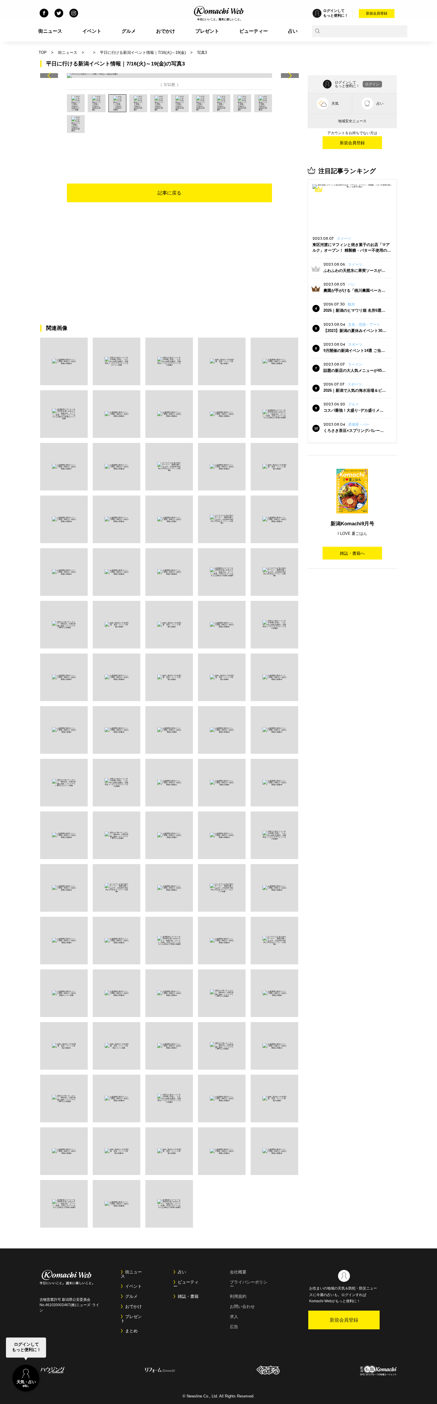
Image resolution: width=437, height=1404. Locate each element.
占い (293, 31)
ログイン (372, 84)
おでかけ (165, 31)
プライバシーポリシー (248, 1284)
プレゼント (207, 31)
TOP (43, 52)
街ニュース (50, 31)
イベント (91, 31)
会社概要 (238, 1272)
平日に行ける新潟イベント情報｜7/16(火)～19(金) (143, 52)
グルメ (129, 31)
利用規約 (238, 1296)
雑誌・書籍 (188, 1296)
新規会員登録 (376, 13)
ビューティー (253, 31)
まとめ (131, 1330)
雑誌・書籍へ (352, 553)
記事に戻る (169, 192)
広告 (234, 1326)
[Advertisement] (169, 149)
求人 (234, 1316)
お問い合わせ (242, 1306)
